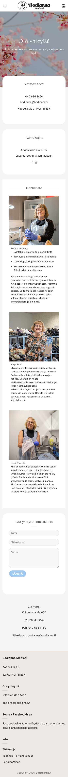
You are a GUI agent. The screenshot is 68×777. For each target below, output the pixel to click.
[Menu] (4, 6)
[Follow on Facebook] (32, 162)
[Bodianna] (34, 6)
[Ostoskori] (64, 5)
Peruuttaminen (11, 762)
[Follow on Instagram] (36, 162)
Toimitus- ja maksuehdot (17, 755)
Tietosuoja (8, 749)
